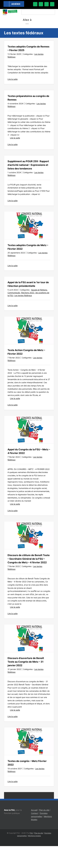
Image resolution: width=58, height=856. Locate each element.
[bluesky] (41, 4)
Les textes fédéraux (23, 295)
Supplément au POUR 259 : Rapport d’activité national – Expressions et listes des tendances (28, 165)
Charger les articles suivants (29, 795)
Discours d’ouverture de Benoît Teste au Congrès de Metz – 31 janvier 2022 (26, 662)
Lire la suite (13, 79)
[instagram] (46, 4)
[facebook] (35, 4)
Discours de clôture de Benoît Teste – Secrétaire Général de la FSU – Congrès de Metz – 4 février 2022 (29, 559)
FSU (31, 833)
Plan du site (44, 810)
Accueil (34, 810)
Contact (34, 813)
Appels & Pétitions (39, 290)
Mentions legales (34, 836)
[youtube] (52, 4)
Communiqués (14, 292)
